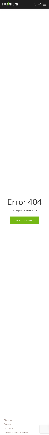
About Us (8, 420)
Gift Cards (8, 428)
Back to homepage (25, 220)
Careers (7, 424)
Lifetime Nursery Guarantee (16, 432)
